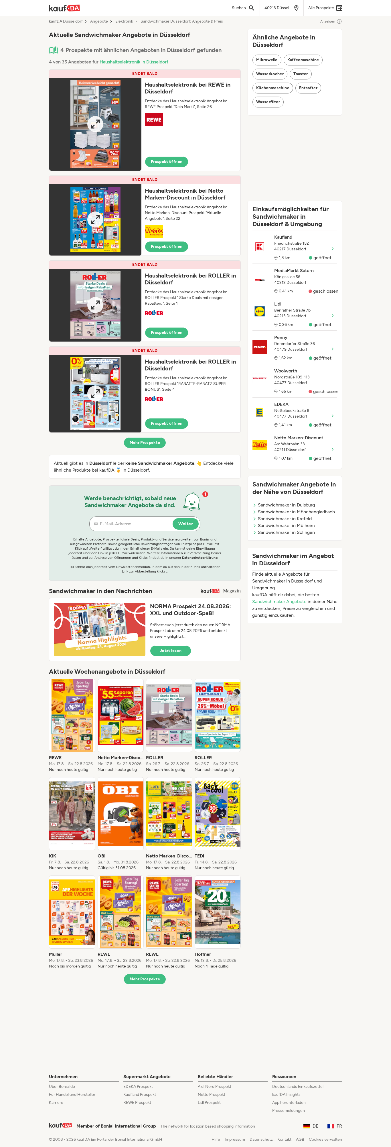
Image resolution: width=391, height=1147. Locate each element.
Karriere (56, 1102)
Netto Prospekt (211, 1094)
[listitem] (72, 726)
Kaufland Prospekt (139, 1094)
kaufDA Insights (286, 1094)
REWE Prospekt (137, 1102)
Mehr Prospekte (145, 442)
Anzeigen (327, 21)
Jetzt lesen (170, 650)
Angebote (99, 21)
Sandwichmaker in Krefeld (285, 518)
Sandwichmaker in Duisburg (286, 505)
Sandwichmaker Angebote (279, 601)
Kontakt (284, 1139)
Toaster (300, 73)
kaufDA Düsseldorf (66, 21)
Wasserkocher (270, 73)
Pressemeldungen (288, 1110)
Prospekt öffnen (166, 161)
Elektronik (124, 21)
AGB (300, 1139)
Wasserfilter (268, 101)
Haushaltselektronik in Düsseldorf (134, 62)
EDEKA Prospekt (138, 1086)
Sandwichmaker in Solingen (286, 532)
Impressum (235, 1139)
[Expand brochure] (95, 124)
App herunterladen (289, 1102)
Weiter (185, 523)
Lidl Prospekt (209, 1102)
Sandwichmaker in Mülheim (286, 525)
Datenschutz (261, 1139)
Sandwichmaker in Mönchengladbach (296, 511)
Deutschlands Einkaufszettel (297, 1086)
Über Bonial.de (62, 1086)
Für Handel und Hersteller (72, 1094)
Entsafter (308, 87)
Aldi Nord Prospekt (214, 1086)
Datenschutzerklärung (200, 558)
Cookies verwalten (325, 1139)
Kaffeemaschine (303, 59)
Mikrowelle (267, 59)
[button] (145, 120)
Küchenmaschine (272, 87)
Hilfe (216, 1139)
